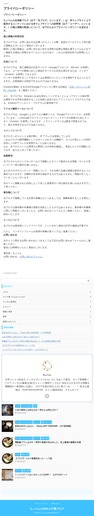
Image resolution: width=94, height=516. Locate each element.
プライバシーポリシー (41, 503)
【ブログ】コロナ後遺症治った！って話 (18, 345)
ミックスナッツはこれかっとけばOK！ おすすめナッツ (25, 349)
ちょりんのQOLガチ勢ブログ (47, 508)
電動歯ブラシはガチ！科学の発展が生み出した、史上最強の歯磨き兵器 (31, 341)
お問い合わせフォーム (30, 256)
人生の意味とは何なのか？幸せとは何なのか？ (21, 337)
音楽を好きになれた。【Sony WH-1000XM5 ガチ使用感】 (27, 332)
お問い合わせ (55, 503)
